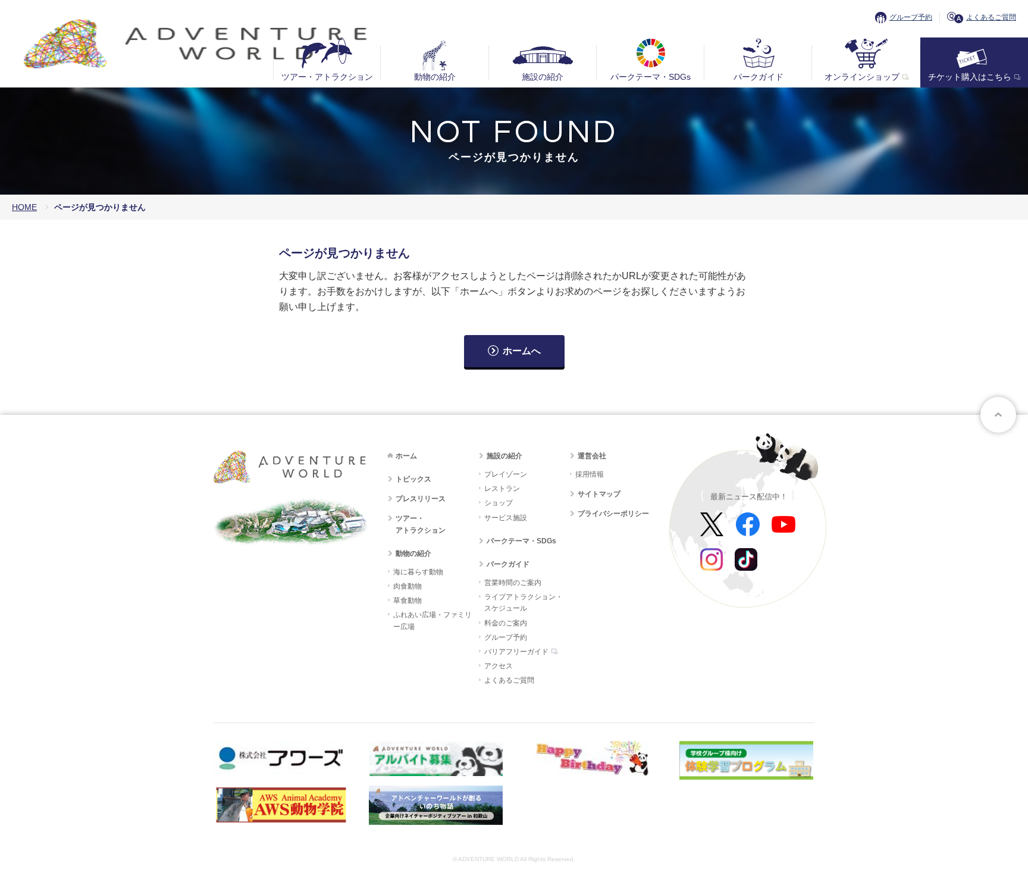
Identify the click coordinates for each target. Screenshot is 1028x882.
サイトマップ (599, 494)
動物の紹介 (435, 77)
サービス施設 (505, 518)
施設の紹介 (542, 77)
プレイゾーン (505, 474)
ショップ (498, 503)
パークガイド (758, 77)
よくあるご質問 (991, 17)
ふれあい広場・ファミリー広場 (432, 620)
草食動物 (407, 600)
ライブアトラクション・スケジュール (523, 602)
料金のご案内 (505, 623)
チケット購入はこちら (969, 77)
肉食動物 (407, 586)
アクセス (498, 666)
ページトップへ (998, 415)
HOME (24, 207)
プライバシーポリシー (613, 513)
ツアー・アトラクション (327, 77)
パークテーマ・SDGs (650, 77)
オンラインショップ (862, 77)
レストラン (502, 488)
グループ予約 (910, 17)
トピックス (413, 479)
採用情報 (589, 474)
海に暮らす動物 (418, 572)
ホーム (406, 456)
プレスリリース (421, 499)
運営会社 (592, 456)
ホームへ (522, 351)
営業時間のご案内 (512, 582)
